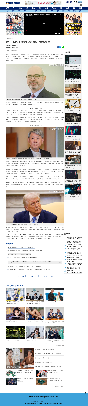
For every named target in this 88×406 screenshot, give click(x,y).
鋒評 (46, 8)
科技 (36, 11)
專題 (61, 8)
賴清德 (45, 276)
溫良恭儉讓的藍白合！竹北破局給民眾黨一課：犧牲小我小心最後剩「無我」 (35, 302)
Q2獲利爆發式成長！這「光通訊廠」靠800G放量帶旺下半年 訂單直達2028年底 (55, 371)
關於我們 (31, 396)
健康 (63, 11)
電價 (27, 276)
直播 (80, 8)
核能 (23, 276)
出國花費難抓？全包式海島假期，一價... (44, 353)
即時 (14, 8)
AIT (41, 276)
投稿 (74, 11)
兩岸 (13, 11)
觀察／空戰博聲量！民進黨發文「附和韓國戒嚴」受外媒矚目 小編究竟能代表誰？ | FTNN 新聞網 (48, 366)
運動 (24, 11)
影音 (74, 8)
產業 (52, 11)
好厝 (80, 11)
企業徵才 (57, 396)
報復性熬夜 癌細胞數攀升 (11, 321)
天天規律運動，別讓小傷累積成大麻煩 (34, 321)
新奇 (41, 11)
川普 (36, 276)
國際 (19, 11)
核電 (18, 276)
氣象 (69, 11)
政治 (20, 8)
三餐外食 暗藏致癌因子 (31, 340)
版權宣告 (42, 396)
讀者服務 (47, 396)
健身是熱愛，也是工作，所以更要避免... (25, 379)
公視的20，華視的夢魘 (50, 302)
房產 (58, 11)
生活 (67, 8)
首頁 (7, 8)
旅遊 (30, 11)
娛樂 (40, 8)
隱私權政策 (36, 396)
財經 (27, 8)
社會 (33, 8)
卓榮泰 (51, 276)
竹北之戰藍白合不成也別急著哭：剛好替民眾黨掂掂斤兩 (54, 340)
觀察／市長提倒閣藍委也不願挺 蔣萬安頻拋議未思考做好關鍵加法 (15, 302)
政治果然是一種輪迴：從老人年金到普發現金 (46, 349)
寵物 (47, 11)
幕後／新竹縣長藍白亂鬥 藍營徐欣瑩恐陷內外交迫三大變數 (54, 321)
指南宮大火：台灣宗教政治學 (42, 358)
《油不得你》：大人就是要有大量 (13, 340)
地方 (8, 11)
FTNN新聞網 (8, 38)
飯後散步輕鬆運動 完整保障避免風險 (44, 362)
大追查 (54, 8)
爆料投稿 (52, 396)
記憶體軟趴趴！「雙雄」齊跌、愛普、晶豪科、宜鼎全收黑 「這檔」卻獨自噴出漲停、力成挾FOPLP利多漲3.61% (55, 379)
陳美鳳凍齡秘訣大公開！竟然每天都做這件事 (19, 254)
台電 (32, 276)
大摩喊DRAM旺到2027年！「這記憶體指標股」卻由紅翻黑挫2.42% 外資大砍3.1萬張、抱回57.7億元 (25, 371)
